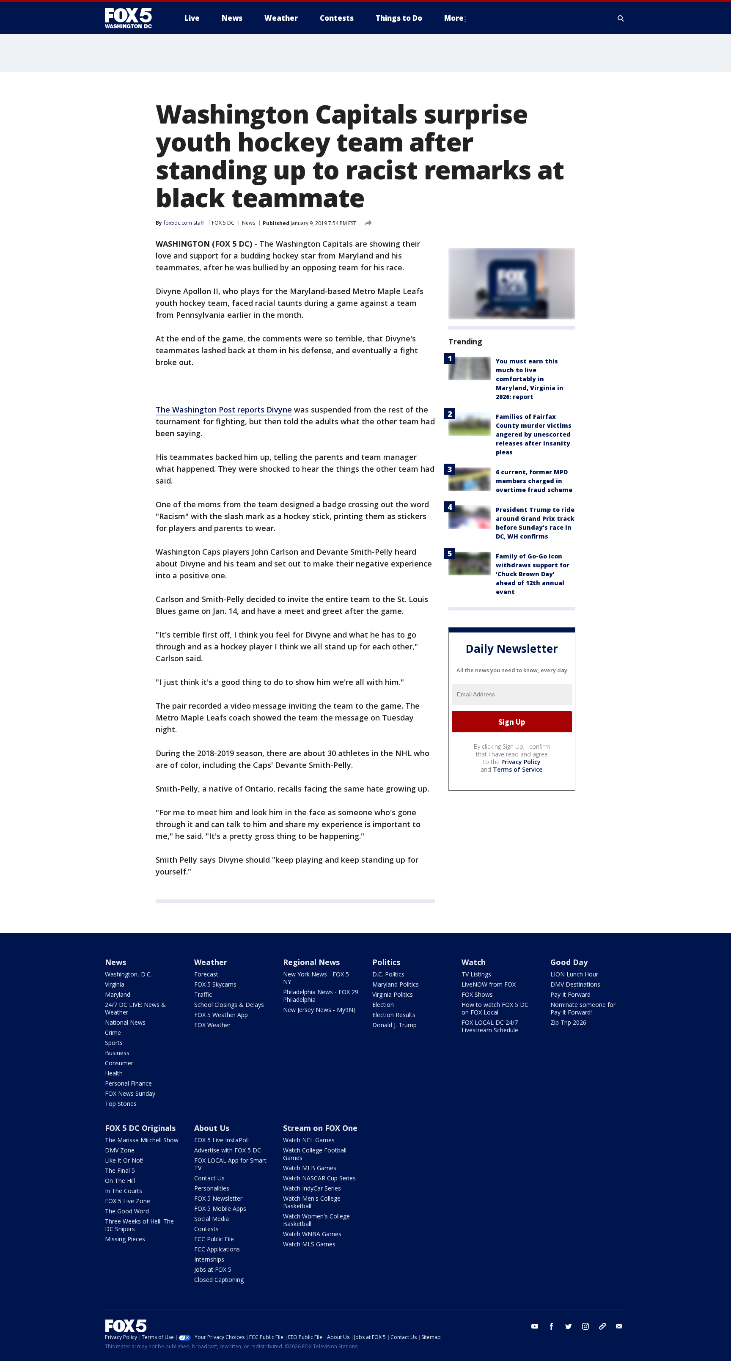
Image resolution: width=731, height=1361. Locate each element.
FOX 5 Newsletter (218, 1198)
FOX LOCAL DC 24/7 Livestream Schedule (490, 1026)
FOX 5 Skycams (215, 984)
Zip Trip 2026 (568, 1022)
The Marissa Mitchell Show (142, 1140)
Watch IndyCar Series (312, 1188)
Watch (474, 962)
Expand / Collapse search (621, 18)
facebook (551, 1326)
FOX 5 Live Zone (127, 1201)
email (619, 1326)
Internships (209, 1259)
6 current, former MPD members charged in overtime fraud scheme (534, 481)
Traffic (203, 994)
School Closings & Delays (229, 1005)
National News (125, 1022)
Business (117, 1053)
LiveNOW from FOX (489, 984)
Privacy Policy (521, 762)
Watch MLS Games (309, 1244)
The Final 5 (120, 1170)
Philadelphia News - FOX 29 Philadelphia (320, 996)
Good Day (569, 962)
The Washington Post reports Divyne (224, 409)
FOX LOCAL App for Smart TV (230, 1164)
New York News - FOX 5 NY (316, 978)
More (454, 18)
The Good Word (127, 1211)
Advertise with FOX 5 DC (227, 1150)
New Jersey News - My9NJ (319, 1010)
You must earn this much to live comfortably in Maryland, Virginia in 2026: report (529, 379)
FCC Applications (217, 1249)
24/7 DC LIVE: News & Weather (135, 1008)
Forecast (206, 974)
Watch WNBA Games (312, 1234)
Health (114, 1073)
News (248, 222)
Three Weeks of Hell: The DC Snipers (139, 1225)
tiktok (602, 1326)
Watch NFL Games (309, 1140)
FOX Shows (477, 994)
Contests (206, 1229)
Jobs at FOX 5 (212, 1269)
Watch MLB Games (309, 1168)
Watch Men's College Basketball (312, 1202)
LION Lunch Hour (574, 974)
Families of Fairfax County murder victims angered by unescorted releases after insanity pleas (534, 434)
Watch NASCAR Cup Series (319, 1178)
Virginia (114, 984)
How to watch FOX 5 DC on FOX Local (495, 1008)
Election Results (393, 1015)
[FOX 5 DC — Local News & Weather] (133, 18)
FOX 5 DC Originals (140, 1128)
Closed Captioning (219, 1280)
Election (383, 1005)
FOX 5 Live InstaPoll (221, 1140)
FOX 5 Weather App (221, 1015)
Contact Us (209, 1178)
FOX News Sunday (130, 1093)
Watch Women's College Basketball (316, 1220)
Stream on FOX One (320, 1128)
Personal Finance (128, 1083)
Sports (114, 1043)
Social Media (211, 1219)
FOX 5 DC (223, 222)
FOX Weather (212, 1025)
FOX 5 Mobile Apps (220, 1208)
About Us (211, 1128)
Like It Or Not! (124, 1160)
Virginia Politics (392, 994)
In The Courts (123, 1191)
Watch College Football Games (314, 1154)
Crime (113, 1032)
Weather (210, 962)
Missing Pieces (125, 1239)
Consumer (119, 1063)
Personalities (211, 1188)
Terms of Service (517, 769)
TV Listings (476, 974)
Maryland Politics (395, 984)
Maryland (117, 994)
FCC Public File (214, 1239)
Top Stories (121, 1104)
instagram (585, 1326)
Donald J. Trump (394, 1025)
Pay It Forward (570, 994)
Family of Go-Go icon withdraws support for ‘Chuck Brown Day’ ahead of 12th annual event (532, 574)
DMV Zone (120, 1150)
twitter (568, 1326)
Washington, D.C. (128, 974)
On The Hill (120, 1181)
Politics (386, 962)
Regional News (311, 962)
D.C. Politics (388, 974)
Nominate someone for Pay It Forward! (583, 1008)
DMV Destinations (575, 984)
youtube (534, 1326)
